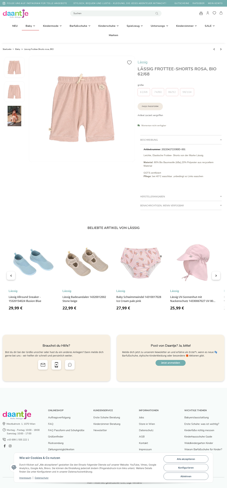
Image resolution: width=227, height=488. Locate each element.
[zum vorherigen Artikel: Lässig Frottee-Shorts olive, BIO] (214, 49)
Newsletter (100, 430)
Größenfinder (55, 436)
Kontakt (143, 443)
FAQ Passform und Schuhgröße (66, 430)
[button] (207, 13)
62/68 (144, 92)
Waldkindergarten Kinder (198, 443)
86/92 (172, 92)
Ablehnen (185, 476)
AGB (142, 436)
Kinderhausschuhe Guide (198, 436)
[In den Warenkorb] (140, 58)
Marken (113, 35)
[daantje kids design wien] (15, 13)
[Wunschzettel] (214, 13)
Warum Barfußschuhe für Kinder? (203, 449)
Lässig (143, 62)
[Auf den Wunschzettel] (129, 61)
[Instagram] (10, 446)
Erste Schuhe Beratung (106, 417)
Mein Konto (215, 3)
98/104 (187, 92)
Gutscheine (181, 3)
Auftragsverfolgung (59, 417)
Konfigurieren (186, 467)
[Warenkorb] (221, 13)
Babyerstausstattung (196, 417)
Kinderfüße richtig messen (199, 430)
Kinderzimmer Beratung (106, 424)
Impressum (145, 449)
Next (216, 276)
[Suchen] (157, 13)
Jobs (141, 417)
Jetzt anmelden (170, 362)
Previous (11, 276)
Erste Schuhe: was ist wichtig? (201, 424)
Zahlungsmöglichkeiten (61, 449)
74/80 (158, 92)
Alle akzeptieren (186, 459)
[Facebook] (4, 446)
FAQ (50, 424)
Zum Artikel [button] (48, 309)
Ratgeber (199, 3)
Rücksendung (55, 443)
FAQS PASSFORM (150, 106)
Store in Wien (147, 424)
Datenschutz (146, 430)
